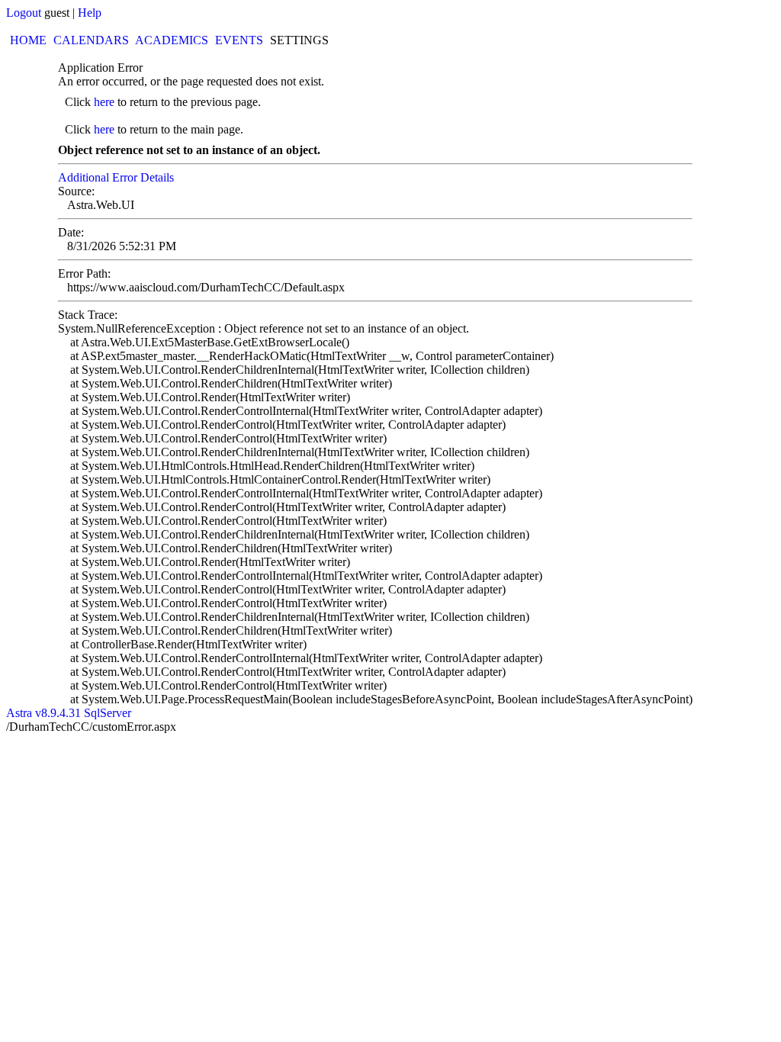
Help (89, 12)
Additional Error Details (116, 177)
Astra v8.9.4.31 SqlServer (68, 712)
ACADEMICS (171, 40)
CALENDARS (91, 40)
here (104, 101)
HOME (28, 40)
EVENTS (239, 40)
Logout (23, 12)
